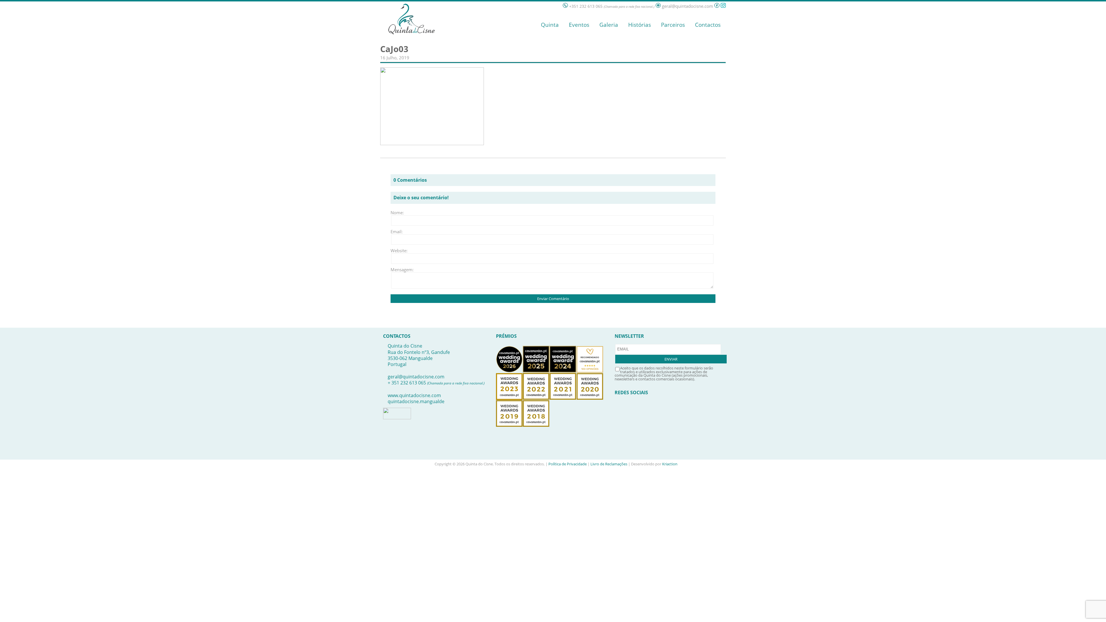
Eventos (579, 25)
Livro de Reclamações (608, 463)
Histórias (639, 25)
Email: (397, 231)
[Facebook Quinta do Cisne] (716, 6)
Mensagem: (399, 269)
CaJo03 (394, 49)
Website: (399, 250)
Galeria (608, 25)
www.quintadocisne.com (414, 395)
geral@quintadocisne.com (416, 376)
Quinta (550, 25)
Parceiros (673, 25)
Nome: (397, 212)
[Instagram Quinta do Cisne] (723, 6)
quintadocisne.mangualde (416, 401)
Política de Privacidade (567, 463)
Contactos (708, 25)
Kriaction (669, 463)
